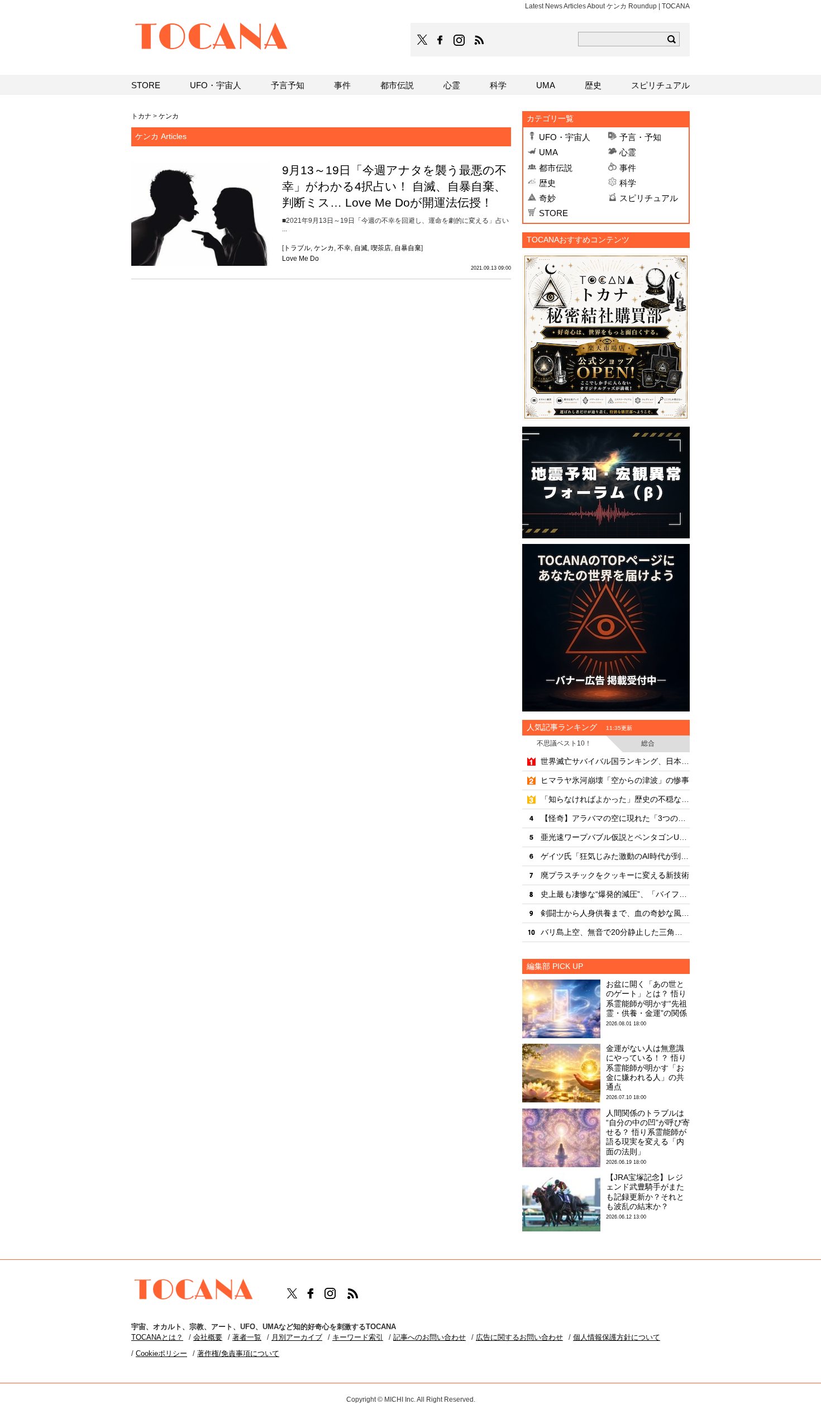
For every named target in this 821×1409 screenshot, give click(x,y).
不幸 (344, 248)
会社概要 (207, 1337)
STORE (553, 213)
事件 (627, 168)
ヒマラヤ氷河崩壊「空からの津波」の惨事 (615, 780)
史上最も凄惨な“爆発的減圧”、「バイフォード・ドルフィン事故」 (615, 894)
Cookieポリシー (161, 1353)
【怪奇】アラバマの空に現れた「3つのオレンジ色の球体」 (615, 818)
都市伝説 (555, 168)
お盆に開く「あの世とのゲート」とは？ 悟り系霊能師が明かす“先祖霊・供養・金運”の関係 (646, 999)
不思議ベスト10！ (564, 743)
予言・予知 (640, 137)
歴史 (547, 183)
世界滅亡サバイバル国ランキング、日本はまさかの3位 (615, 761)
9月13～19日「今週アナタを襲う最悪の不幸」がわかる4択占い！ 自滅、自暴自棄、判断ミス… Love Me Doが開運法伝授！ (394, 186)
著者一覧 (246, 1337)
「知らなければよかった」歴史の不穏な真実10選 (615, 799)
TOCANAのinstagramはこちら (460, 40)
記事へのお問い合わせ (429, 1337)
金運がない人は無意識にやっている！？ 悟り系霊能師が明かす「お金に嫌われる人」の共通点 (646, 1067)
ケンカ (324, 248)
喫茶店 (381, 248)
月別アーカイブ (296, 1337)
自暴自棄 (407, 248)
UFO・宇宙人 (564, 137)
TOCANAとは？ (157, 1337)
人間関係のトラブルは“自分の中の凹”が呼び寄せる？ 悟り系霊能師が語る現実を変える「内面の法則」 (648, 1132)
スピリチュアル (648, 198)
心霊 (627, 152)
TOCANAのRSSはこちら (479, 40)
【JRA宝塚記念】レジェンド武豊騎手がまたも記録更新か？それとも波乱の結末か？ (645, 1192)
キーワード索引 (357, 1337)
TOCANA (211, 38)
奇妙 (547, 198)
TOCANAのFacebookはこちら (440, 40)
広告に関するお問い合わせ (519, 1337)
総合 (648, 743)
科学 (627, 183)
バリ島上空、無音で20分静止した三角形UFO (615, 932)
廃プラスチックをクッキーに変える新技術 (615, 875)
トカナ (141, 116)
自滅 (360, 248)
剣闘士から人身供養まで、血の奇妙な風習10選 (615, 913)
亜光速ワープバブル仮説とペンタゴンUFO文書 (615, 837)
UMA (548, 152)
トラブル (297, 248)
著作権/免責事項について (238, 1353)
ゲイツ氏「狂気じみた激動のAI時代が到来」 (615, 856)
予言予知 (287, 85)
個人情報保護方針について (616, 1337)
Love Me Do (300, 258)
